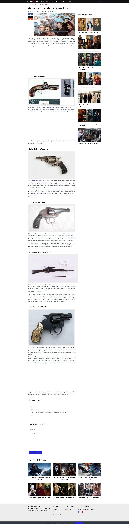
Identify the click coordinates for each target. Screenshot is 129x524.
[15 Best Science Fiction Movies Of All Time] (89, 469)
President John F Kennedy (56, 284)
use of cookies (71, 522)
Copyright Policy (57, 514)
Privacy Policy (56, 511)
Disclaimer (55, 516)
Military (32, 4)
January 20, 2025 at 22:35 (36, 409)
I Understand (79, 522)
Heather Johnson (37, 11)
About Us (55, 509)
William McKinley (67, 233)
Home (29, 4)
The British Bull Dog (38, 193)
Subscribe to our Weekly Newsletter (86, 509)
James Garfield (35, 180)
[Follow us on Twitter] (80, 512)
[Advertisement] (51, 65)
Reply (32, 415)
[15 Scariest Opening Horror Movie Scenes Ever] (64, 469)
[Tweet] (30, 17)
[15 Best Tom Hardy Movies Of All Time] (64, 489)
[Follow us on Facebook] (78, 512)
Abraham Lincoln (50, 107)
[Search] (101, 1)
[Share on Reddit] (30, 19)
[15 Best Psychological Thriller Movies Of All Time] (39, 489)
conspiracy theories (59, 286)
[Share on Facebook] (30, 15)
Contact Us (68, 509)
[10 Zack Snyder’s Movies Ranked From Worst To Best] (89, 489)
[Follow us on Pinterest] (82, 512)
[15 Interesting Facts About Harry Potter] (39, 469)
